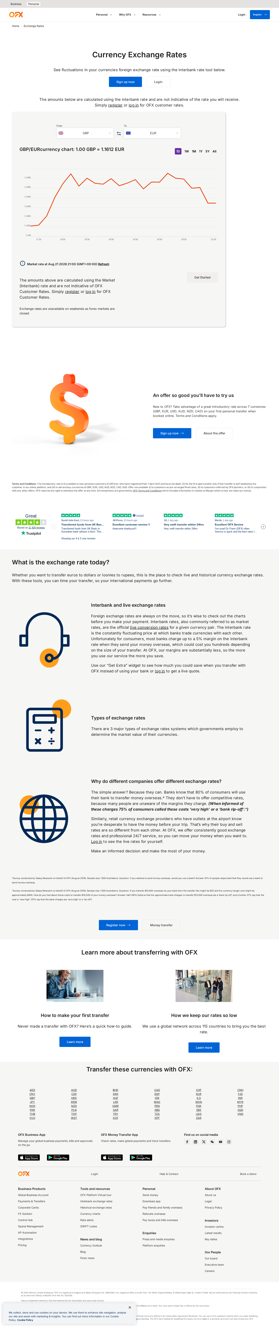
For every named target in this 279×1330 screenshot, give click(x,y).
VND (240, 1113)
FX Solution (25, 1213)
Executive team (214, 1264)
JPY (32, 1102)
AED (32, 1090)
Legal (208, 1201)
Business (16, 4)
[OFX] (16, 14)
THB (32, 1113)
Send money (150, 1195)
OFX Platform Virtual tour (95, 1195)
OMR (115, 1106)
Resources (149, 14)
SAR (115, 1109)
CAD (157, 1090)
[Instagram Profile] (229, 1142)
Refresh (103, 264)
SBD (157, 1109)
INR (240, 1098)
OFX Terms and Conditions (147, 490)
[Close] (130, 1307)
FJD (240, 1094)
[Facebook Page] (187, 1142)
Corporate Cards (28, 1207)
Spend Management (30, 1226)
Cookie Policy (25, 1319)
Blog (83, 1251)
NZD (74, 1106)
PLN (74, 1109)
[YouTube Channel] (221, 1142)
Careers (209, 1270)
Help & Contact (169, 1173)
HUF (115, 1098)
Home (15, 26)
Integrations (25, 1238)
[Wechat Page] (212, 1142)
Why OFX (125, 14)
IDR (157, 1098)
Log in (96, 841)
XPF (157, 1117)
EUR (198, 1094)
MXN (198, 1102)
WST (74, 1117)
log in (134, 105)
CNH (240, 1090)
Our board (211, 1258)
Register (257, 14)
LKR (115, 1102)
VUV (32, 1117)
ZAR (198, 1117)
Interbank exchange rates (96, 1201)
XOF (115, 1117)
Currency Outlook (91, 1245)
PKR (32, 1109)
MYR (240, 1102)
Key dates (211, 1239)
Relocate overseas (154, 1213)
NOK (32, 1106)
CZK (74, 1094)
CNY (32, 1094)
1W (186, 151)
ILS (199, 1098)
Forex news (87, 1258)
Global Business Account (33, 1195)
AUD (74, 1090)
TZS (157, 1113)
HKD (74, 1098)
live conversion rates (149, 627)
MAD (157, 1102)
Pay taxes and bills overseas (160, 1220)
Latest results (213, 1233)
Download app (152, 1201)
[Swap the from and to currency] (119, 134)
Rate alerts (87, 1220)
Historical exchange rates (96, 1207)
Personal (33, 4)
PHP (240, 1106)
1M (194, 151)
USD (198, 1113)
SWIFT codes (88, 1226)
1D (178, 151)
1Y (201, 151)
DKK (115, 1094)
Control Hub (25, 1220)
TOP (74, 1113)
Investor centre (214, 1226)
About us (210, 1195)
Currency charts (90, 1213)
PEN (157, 1106)
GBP (32, 1098)
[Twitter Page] (204, 1142)
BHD (115, 1090)
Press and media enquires (159, 1239)
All (214, 151)
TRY (115, 1113)
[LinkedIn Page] (195, 1142)
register (115, 105)
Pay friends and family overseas (162, 1207)
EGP (157, 1094)
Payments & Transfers (31, 1201)
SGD (240, 1109)
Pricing (22, 1245)
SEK (198, 1109)
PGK (198, 1106)
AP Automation (27, 1232)
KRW (74, 1102)
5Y (208, 151)
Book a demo (248, 1173)
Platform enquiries (154, 1245)
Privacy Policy (213, 1207)
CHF (198, 1090)
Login (94, 1173)
